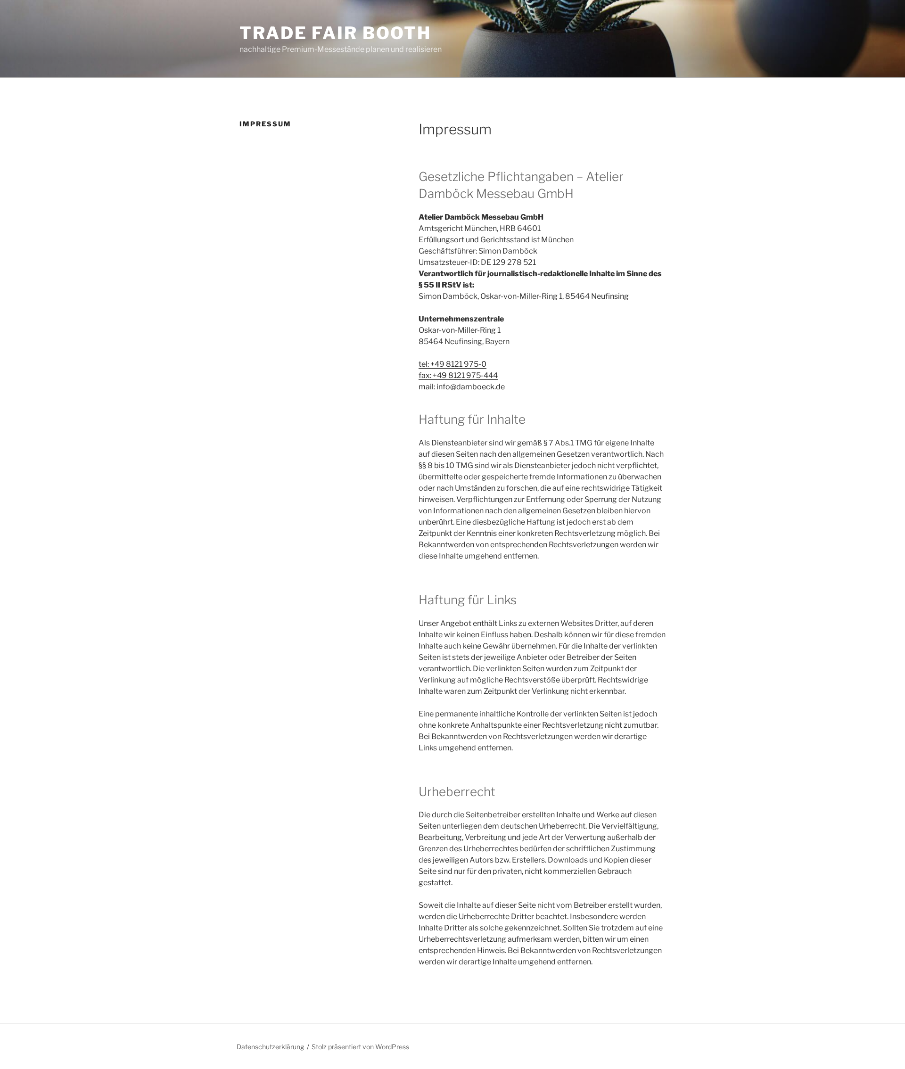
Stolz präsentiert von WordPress (360, 1047)
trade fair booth (335, 33)
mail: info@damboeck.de (462, 386)
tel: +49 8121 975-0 (452, 364)
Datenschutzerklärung (270, 1047)
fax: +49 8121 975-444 (458, 375)
